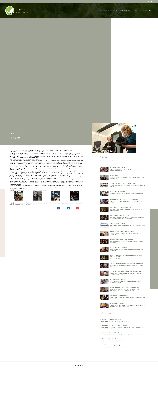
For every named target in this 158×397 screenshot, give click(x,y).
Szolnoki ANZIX (114, 175)
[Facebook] (146, 2)
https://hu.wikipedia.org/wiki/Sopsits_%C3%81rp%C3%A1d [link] (24, 159)
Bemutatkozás (106, 10)
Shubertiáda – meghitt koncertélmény (120, 207)
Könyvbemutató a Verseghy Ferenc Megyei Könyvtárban (125, 271)
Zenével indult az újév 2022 (117, 279)
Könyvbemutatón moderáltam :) (119, 247)
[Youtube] (151, 2)
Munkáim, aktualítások (121, 10)
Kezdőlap (100, 10)
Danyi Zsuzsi (21, 9)
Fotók (146, 10)
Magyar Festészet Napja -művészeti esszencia (122, 231)
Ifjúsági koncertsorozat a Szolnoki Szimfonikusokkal (124, 199)
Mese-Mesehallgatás (132, 10)
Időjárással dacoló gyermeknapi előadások (121, 239)
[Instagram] (149, 2)
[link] (23, 150)
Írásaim (112, 10)
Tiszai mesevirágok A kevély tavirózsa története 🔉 (114, 325)
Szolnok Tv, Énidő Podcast (117, 303)
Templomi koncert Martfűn (117, 223)
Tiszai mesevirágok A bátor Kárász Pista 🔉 (111, 339)
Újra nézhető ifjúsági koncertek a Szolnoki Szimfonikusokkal (126, 263)
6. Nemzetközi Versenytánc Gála (119, 295)
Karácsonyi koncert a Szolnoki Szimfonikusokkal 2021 (124, 287)
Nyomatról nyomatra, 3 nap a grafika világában (123, 183)
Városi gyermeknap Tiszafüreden (119, 167)
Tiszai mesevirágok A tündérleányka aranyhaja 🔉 (113, 332)
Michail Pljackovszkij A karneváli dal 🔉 (110, 319)
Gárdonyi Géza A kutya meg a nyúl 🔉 (110, 345)
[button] (61, 208)
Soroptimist (141, 10)
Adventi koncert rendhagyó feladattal (120, 215)
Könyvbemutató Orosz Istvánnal (119, 191)
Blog (150, 10)
